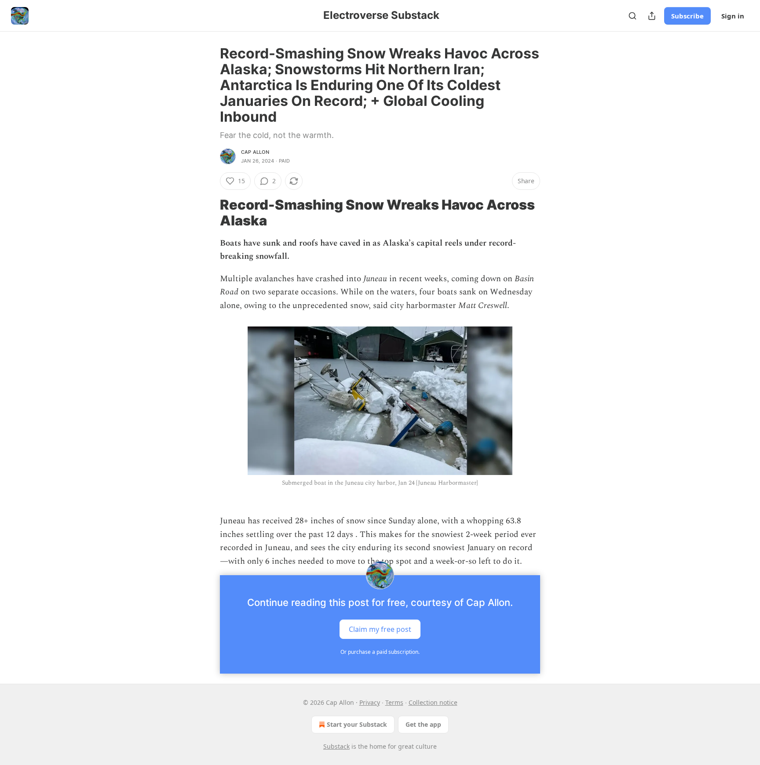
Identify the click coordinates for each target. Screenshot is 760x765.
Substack (336, 746)
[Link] (208, 213)
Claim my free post (380, 629)
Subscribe (687, 15)
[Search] (632, 16)
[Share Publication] (652, 16)
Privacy (369, 702)
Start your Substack (357, 724)
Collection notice (433, 702)
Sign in (732, 15)
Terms (394, 702)
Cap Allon (255, 152)
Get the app (423, 724)
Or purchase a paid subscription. (380, 652)
